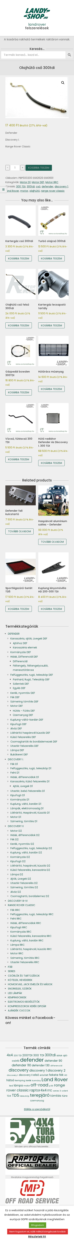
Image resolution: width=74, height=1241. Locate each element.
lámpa (18, 1085)
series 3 (57, 1090)
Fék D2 (14, 839)
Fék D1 (14, 764)
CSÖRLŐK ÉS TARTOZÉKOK (24, 975)
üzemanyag (37, 1100)
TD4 (9, 1095)
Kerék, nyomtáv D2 (22, 844)
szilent (65, 1090)
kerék (28, 1080)
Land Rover (12, 191)
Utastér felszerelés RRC (24, 962)
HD (65, 1075)
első (36, 1075)
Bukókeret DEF (19, 754)
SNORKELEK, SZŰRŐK (20, 988)
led (11, 1085)
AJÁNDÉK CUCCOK (19, 1010)
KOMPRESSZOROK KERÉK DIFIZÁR (27, 1006)
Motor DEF (38, 182)
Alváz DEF (16, 728)
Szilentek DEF (21, 684)
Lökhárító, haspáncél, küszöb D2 (30, 865)
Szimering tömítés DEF (24, 701)
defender (47, 186)
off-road (39, 1085)
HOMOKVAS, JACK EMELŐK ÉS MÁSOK (30, 984)
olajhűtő (34, 191)
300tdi (31, 186)
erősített (44, 1075)
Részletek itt (37, 1236)
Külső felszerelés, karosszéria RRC (31, 936)
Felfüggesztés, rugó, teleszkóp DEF (31, 675)
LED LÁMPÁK (15, 993)
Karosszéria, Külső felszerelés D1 (29, 781)
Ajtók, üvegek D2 (20, 879)
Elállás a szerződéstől (37, 1109)
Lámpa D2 (16, 874)
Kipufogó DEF (18, 724)
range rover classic (53, 191)
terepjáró (40, 1095)
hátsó (10, 1080)
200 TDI (18, 1055)
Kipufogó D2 (18, 861)
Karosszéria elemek (25, 647)
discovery (19, 1070)
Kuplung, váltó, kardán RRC (26, 940)
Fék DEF (15, 697)
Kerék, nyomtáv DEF (22, 693)
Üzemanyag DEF (23, 715)
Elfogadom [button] (37, 1225)
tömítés (55, 1096)
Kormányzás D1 (19, 799)
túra (64, 1096)
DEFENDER (14, 633)
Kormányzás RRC (20, 931)
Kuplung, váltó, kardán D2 (26, 852)
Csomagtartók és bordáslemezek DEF (33, 741)
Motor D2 (16, 831)
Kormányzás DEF (20, 652)
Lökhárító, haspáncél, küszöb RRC (31, 949)
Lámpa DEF (17, 750)
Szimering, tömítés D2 (24, 887)
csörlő (15, 1061)
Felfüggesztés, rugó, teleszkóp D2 (31, 848)
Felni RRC (16, 918)
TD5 (15, 1095)
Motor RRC (51, 182)
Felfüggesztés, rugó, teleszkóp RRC (32, 914)
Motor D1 (25, 182)
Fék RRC (15, 910)
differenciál (56, 1065)
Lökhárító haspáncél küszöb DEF (30, 733)
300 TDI (21, 186)
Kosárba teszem (38, 167)
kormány (36, 1080)
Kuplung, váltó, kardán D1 (25, 804)
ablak (59, 1055)
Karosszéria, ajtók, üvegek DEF (28, 638)
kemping (20, 1080)
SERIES (11, 971)
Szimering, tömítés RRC (25, 958)
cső (38, 186)
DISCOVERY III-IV (18, 901)
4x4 (10, 1055)
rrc (49, 1090)
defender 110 (21, 1065)
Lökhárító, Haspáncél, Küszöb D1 (30, 812)
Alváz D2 (15, 892)
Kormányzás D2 (20, 857)
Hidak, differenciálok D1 (24, 777)
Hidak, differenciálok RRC (25, 923)
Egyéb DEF (19, 688)
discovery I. (12, 1075)
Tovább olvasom (19, 531)
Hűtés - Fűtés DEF (24, 711)
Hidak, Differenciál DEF (24, 656)
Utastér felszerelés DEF (24, 746)
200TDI (27, 1055)
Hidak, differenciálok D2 (25, 835)
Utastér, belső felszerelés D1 (27, 791)
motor (24, 191)
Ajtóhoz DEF (20, 643)
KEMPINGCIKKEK (17, 997)
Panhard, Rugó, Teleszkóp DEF (31, 679)
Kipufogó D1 (17, 795)
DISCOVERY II (16, 826)
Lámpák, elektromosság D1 (26, 808)
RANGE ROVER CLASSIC (21, 905)
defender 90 (53, 1061)
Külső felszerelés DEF (23, 737)
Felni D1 (14, 772)
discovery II (26, 1075)
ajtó (65, 1055)
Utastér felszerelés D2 (24, 883)
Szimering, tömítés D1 (23, 821)
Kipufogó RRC (18, 927)
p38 (51, 1085)
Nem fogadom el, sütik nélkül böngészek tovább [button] (37, 1231)
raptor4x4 (38, 1090)
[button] (63, 83)
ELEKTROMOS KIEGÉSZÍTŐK (24, 1001)
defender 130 (41, 1065)
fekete (53, 1075)
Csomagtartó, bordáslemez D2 (29, 896)
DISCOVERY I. (16, 759)
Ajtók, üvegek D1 (23, 786)
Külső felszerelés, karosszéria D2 (30, 870)
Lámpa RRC (17, 945)
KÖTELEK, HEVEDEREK (20, 980)
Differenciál (20, 661)
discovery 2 (56, 1070)
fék (61, 1075)
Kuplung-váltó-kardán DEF (26, 719)
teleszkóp (24, 1096)
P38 (10, 967)
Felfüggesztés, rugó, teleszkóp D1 (30, 768)
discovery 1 (61, 186)
